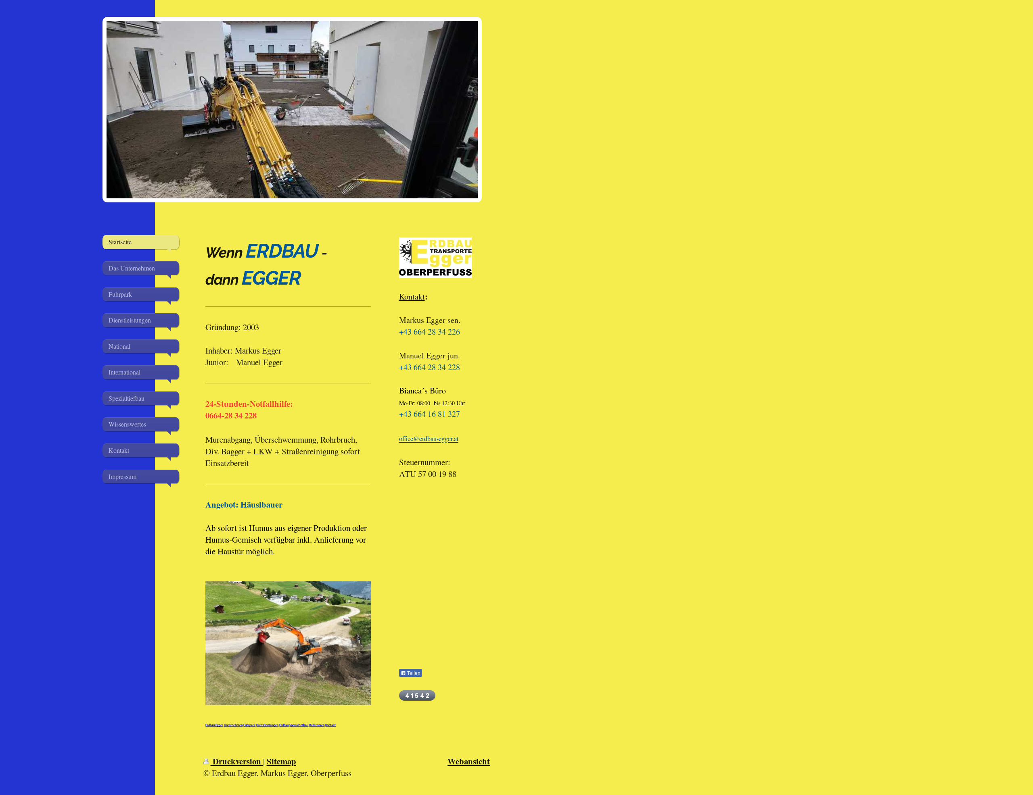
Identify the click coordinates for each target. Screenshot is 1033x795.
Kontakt (412, 296)
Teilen (413, 673)
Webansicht (468, 761)
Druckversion (237, 761)
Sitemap (281, 761)
